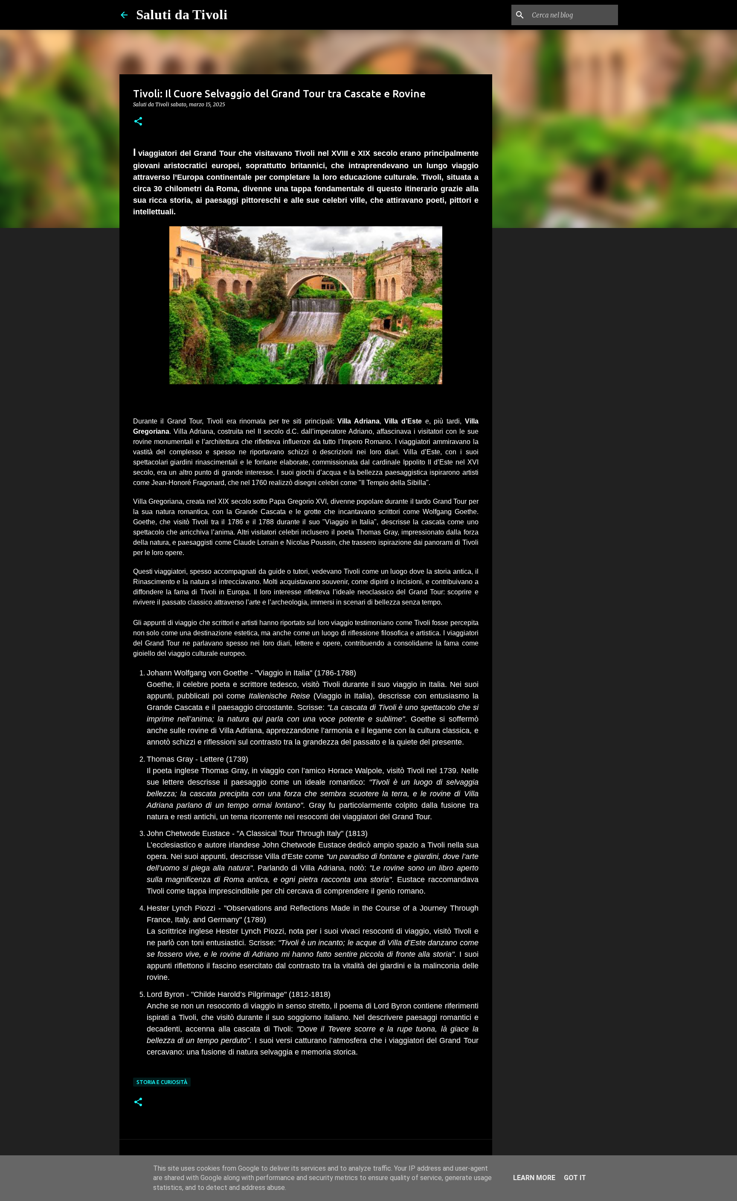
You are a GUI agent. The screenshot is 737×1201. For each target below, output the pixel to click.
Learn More (534, 1178)
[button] (138, 122)
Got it (575, 1178)
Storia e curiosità (161, 1082)
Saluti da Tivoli (182, 14)
